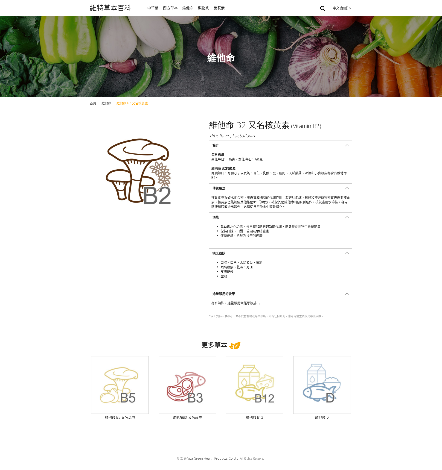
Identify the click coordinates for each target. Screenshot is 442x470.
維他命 (187, 7)
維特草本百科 (110, 8)
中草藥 (152, 7)
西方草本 (170, 7)
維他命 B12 (254, 417)
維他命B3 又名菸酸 (187, 417)
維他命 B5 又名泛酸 (120, 417)
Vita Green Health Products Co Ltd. (213, 458)
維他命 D (322, 417)
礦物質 (203, 7)
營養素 (219, 7)
